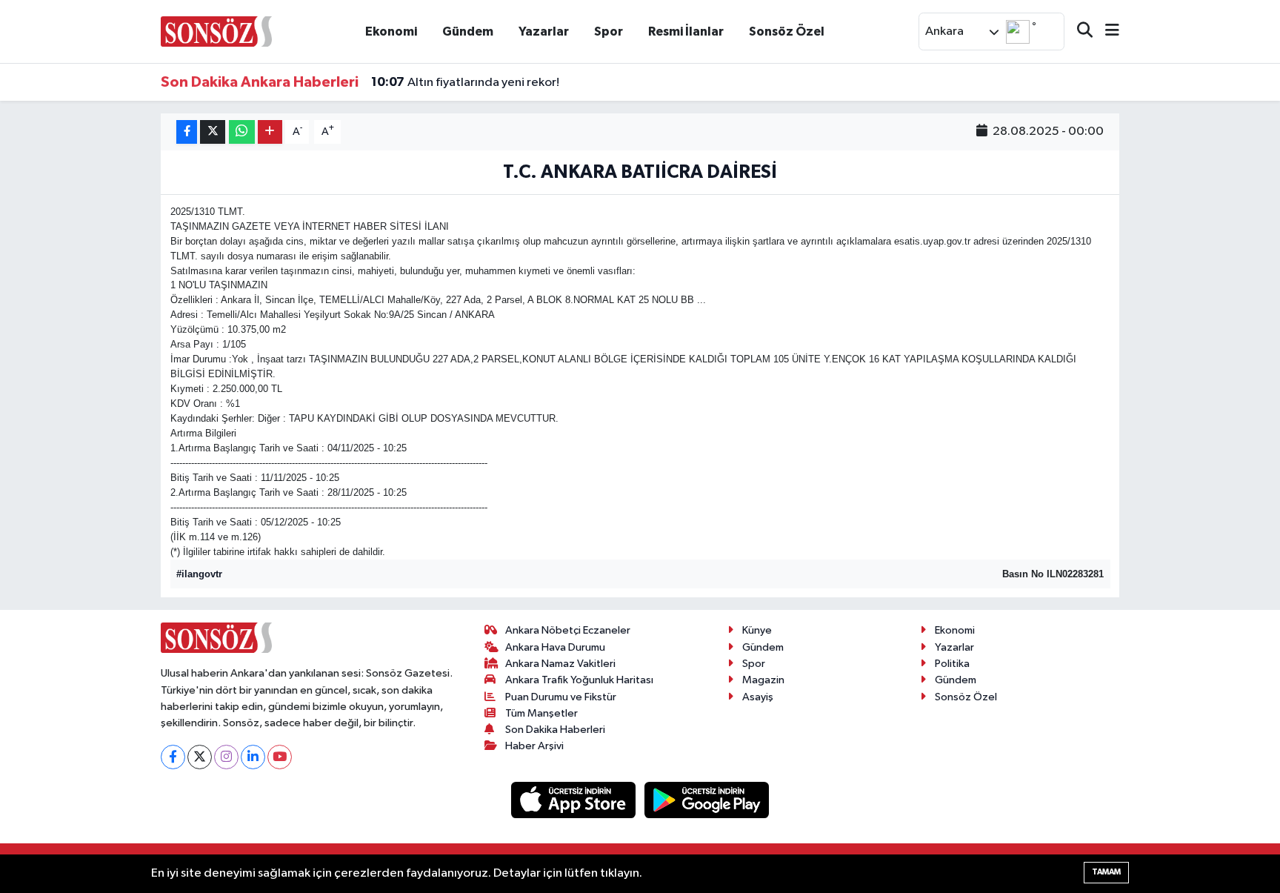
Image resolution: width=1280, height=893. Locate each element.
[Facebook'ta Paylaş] (186, 132)
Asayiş (757, 697)
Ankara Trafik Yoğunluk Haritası (579, 679)
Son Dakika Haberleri (555, 729)
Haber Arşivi (534, 745)
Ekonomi (391, 31)
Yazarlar (544, 31)
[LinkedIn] (253, 757)
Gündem (467, 31)
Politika (952, 663)
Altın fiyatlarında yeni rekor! (465, 82)
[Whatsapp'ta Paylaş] (242, 132)
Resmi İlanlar (686, 31)
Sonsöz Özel (786, 31)
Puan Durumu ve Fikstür (560, 697)
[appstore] (574, 800)
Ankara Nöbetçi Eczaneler (567, 630)
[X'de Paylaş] (212, 132)
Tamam (1106, 872)
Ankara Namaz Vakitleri (560, 663)
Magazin (763, 679)
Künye (757, 630)
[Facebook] (173, 757)
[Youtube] (279, 757)
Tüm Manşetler (541, 713)
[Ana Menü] (1106, 31)
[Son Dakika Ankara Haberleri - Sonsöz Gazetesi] (216, 31)
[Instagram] (226, 757)
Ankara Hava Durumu (555, 647)
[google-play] (707, 800)
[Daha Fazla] (270, 132)
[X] (199, 757)
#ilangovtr (199, 574)
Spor (608, 31)
